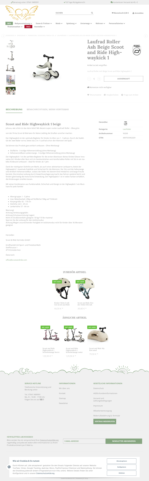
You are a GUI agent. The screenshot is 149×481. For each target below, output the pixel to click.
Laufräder (127, 129)
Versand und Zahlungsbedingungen (102, 399)
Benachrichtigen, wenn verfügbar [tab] (48, 109)
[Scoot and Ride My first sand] (146, 36)
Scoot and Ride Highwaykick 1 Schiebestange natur (74, 350)
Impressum (98, 406)
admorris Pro (71, 478)
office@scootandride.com (16, 260)
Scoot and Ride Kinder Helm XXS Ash (86, 304)
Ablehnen (122, 473)
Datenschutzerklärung (49, 440)
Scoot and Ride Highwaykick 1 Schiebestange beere (51, 350)
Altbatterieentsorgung (102, 411)
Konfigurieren (121, 467)
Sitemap (62, 398)
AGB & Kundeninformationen (105, 393)
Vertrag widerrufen (105, 421)
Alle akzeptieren (121, 461)
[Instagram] (43, 399)
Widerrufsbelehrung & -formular (106, 415)
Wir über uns (64, 388)
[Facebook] (41, 399)
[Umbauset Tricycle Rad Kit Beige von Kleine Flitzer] (3, 36)
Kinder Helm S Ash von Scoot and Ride (62, 304)
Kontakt (62, 393)
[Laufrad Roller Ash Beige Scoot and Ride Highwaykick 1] (45, 67)
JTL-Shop (85, 478)
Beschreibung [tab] (14, 109)
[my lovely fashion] (21, 13)
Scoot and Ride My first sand (96, 349)
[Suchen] (92, 13)
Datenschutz (98, 388)
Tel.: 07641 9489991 (33, 394)
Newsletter (63, 403)
